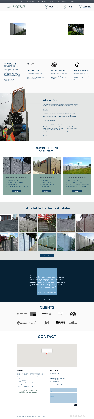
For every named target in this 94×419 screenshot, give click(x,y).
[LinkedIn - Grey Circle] (79, 416)
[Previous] (6, 281)
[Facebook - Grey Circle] (71, 416)
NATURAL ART (19, 6)
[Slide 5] (49, 299)
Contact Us (45, 135)
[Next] (87, 281)
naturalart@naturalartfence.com (57, 378)
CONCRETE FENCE (19, 7)
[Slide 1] (44, 299)
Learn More (29, 81)
